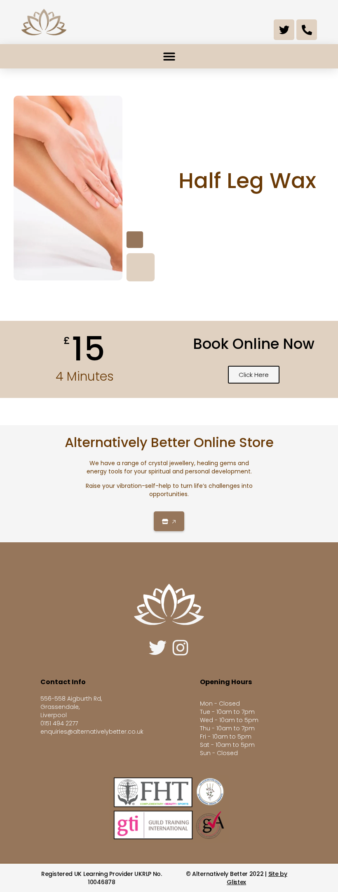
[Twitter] (284, 29)
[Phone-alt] (306, 29)
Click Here (254, 374)
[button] (169, 56)
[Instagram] (180, 648)
